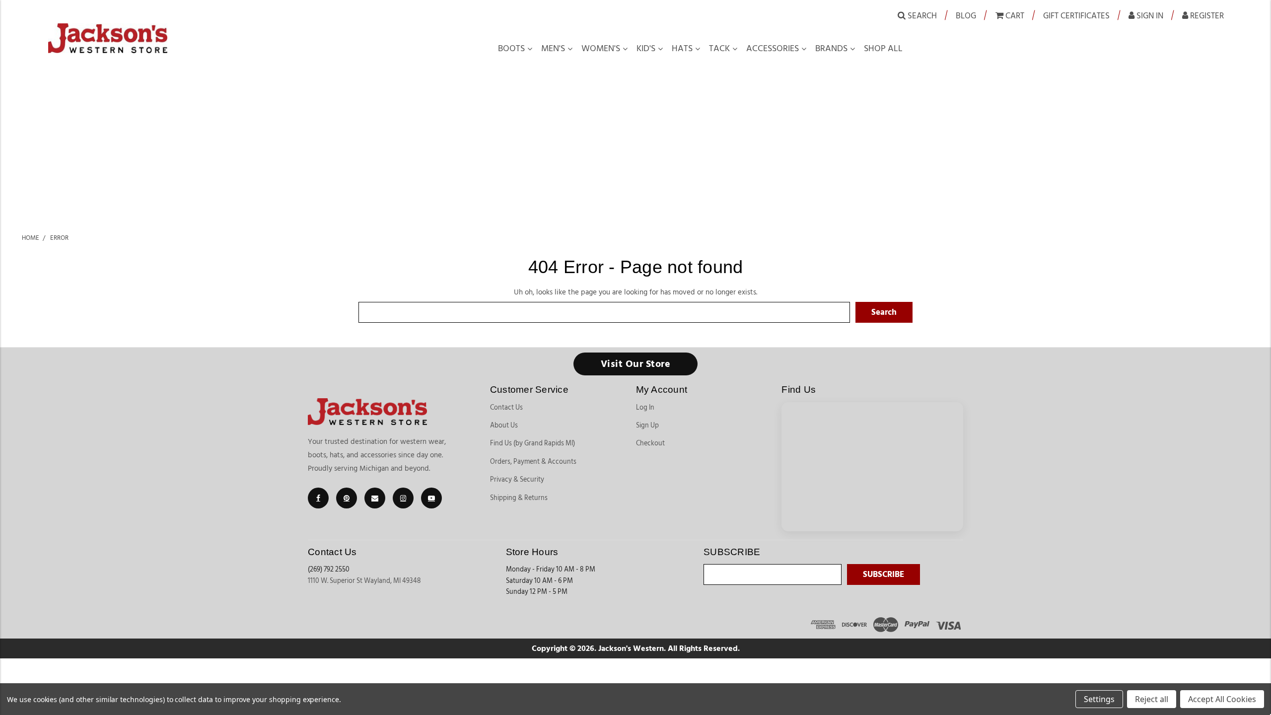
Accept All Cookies (1222, 699)
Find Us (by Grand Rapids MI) (532, 443)
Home (30, 237)
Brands (831, 48)
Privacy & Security (517, 479)
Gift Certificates (1076, 15)
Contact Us (506, 407)
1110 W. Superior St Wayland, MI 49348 (364, 580)
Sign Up (647, 425)
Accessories (772, 48)
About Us (504, 425)
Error (59, 237)
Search (921, 15)
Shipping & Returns (519, 498)
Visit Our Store (636, 364)
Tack (719, 48)
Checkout (650, 443)
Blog (966, 15)
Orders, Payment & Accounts (533, 461)
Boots (511, 48)
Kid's (645, 48)
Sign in (1148, 15)
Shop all (883, 48)
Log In (645, 407)
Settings (1099, 699)
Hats (682, 48)
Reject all (1151, 699)
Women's (600, 48)
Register (1206, 15)
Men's (553, 48)
